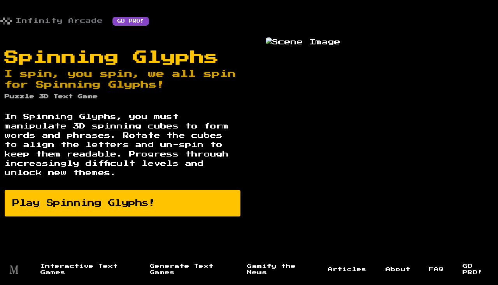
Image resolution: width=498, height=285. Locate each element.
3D (44, 96)
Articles (347, 269)
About (398, 269)
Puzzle (20, 96)
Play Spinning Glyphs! (84, 203)
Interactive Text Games (79, 269)
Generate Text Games (182, 269)
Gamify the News (271, 269)
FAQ (436, 269)
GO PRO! (130, 21)
